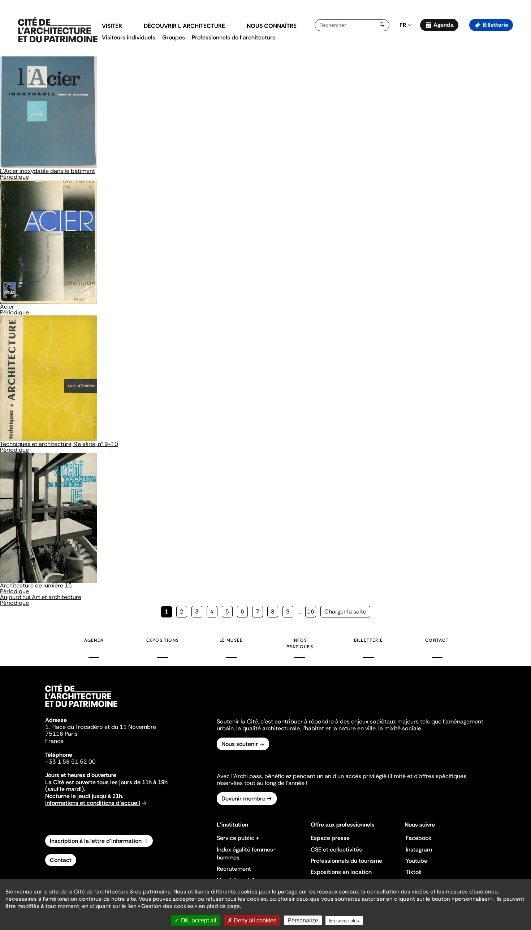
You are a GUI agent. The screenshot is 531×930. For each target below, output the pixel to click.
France (54, 741)
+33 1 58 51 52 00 (70, 761)
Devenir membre (243, 798)
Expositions (162, 640)
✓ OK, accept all (195, 920)
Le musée (231, 640)
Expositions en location (341, 872)
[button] (520, 128)
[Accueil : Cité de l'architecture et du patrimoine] (58, 30)
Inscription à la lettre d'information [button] (96, 841)
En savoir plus (344, 920)
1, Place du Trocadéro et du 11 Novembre (100, 727)
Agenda (443, 25)
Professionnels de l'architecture (234, 37)
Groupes (173, 37)
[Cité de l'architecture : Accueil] (81, 708)
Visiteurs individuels (128, 37)
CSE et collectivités (336, 849)
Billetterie (495, 25)
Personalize (303, 920)
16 (311, 611)
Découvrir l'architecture (184, 26)
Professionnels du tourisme (346, 861)
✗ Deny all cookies (252, 920)
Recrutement (234, 868)
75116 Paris (61, 734)
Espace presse (330, 838)
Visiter (112, 26)
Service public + (238, 838)
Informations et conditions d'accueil (92, 803)
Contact (437, 640)
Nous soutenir (239, 744)
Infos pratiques (299, 643)
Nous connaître (272, 26)
